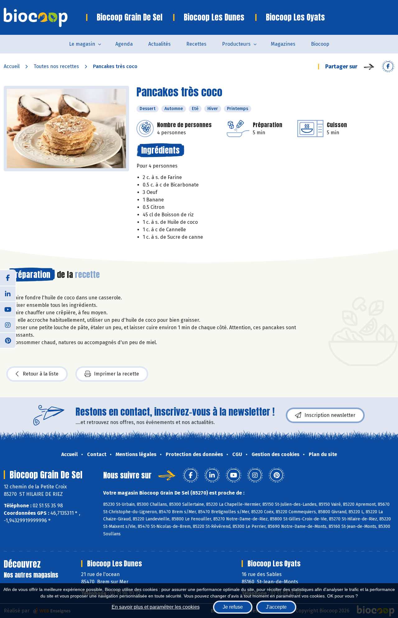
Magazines (283, 44)
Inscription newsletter (329, 415)
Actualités (159, 44)
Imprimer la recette (116, 374)
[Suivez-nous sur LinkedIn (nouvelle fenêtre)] (8, 293)
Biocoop (320, 44)
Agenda (124, 44)
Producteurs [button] (236, 44)
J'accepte (276, 607)
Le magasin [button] (82, 44)
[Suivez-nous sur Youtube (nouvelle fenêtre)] (8, 309)
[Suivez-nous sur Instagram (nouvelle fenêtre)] (8, 324)
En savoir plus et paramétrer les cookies (156, 607)
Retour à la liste (40, 374)
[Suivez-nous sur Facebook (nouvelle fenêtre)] (8, 278)
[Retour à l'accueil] (45, 17)
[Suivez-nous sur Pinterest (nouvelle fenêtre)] (8, 340)
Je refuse (233, 607)
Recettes (196, 44)
